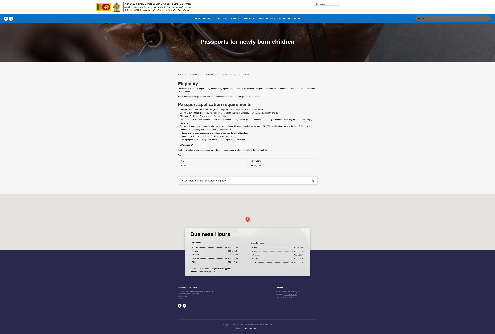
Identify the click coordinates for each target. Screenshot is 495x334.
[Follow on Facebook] (6, 19)
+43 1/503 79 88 (290, 295)
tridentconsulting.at (252, 328)
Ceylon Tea (247, 19)
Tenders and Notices (267, 19)
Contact (296, 19)
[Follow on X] (11, 19)
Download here (223, 129)
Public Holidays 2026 (207, 272)
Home (197, 19)
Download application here (251, 109)
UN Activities (284, 19)
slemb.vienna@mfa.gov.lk (290, 292)
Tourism (233, 19)
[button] (327, 4)
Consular (220, 19)
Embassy (207, 19)
